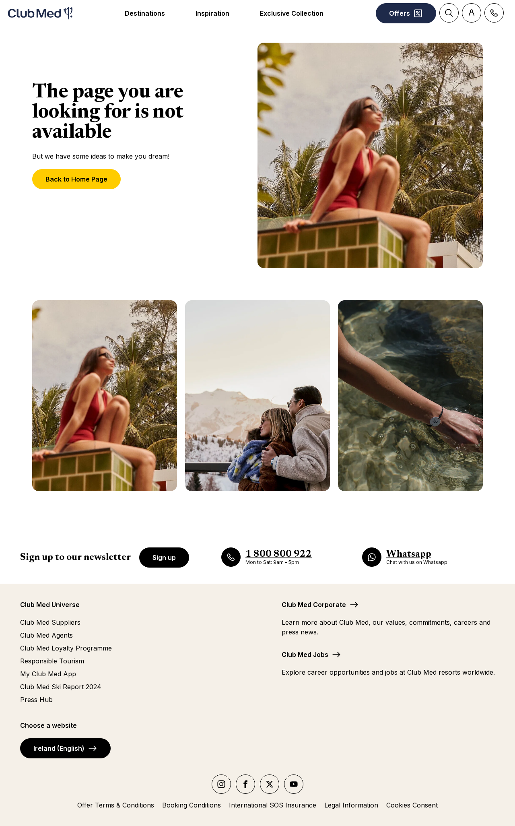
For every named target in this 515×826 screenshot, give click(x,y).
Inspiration (212, 13)
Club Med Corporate (314, 605)
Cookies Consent (412, 805)
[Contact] (494, 13)
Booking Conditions (191, 805)
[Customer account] (471, 13)
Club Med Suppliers (50, 622)
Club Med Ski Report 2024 (60, 687)
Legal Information (351, 805)
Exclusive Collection (291, 13)
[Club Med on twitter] (269, 784)
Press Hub (36, 700)
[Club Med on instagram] (221, 784)
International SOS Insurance (272, 805)
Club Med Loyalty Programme (66, 648)
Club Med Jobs (305, 654)
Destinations (145, 13)
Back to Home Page (76, 179)
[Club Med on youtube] (293, 784)
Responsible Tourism (52, 661)
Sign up (164, 557)
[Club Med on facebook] (245, 784)
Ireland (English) (58, 748)
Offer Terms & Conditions (115, 805)
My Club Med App (48, 674)
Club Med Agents (46, 635)
